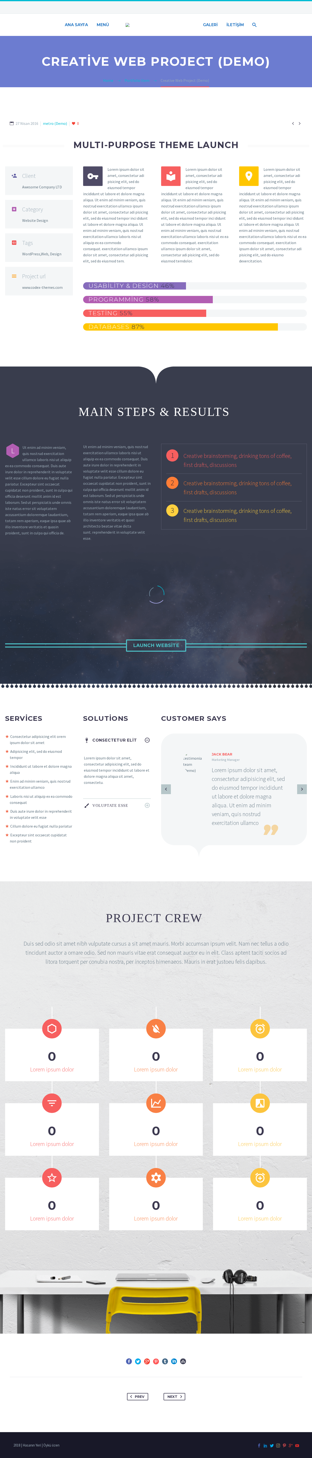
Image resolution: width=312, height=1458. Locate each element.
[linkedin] (265, 1445)
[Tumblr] (165, 1361)
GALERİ (210, 24)
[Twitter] (138, 1361)
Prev (139, 1396)
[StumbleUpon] (183, 1361)
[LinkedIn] (174, 1361)
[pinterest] (284, 1445)
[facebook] (259, 1445)
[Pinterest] (156, 1361)
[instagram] (278, 1445)
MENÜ (103, 24)
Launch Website (156, 645)
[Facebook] (129, 1361)
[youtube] (297, 1445)
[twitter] (272, 1445)
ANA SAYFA (76, 24)
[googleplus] (291, 1445)
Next (172, 1396)
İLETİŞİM (235, 24)
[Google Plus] (147, 1361)
